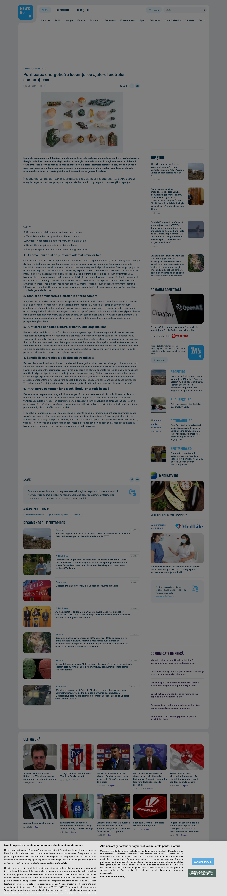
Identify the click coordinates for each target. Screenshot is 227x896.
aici (28, 887)
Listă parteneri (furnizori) (112, 876)
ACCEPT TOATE (202, 861)
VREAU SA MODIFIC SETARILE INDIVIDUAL (201, 873)
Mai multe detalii (58, 862)
